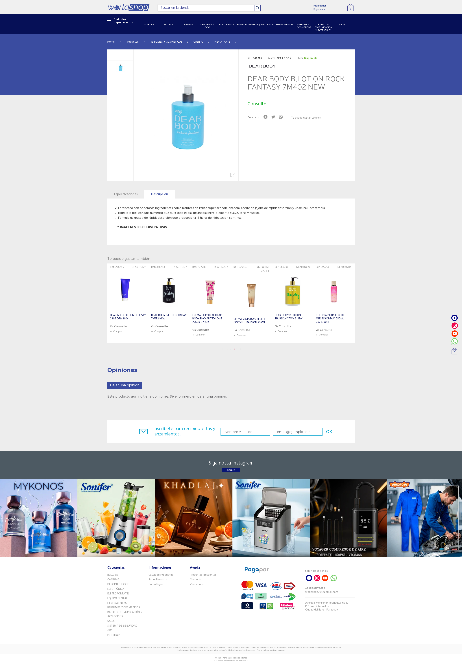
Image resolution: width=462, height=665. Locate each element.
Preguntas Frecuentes (203, 575)
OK (329, 432)
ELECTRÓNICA (115, 589)
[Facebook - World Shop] (454, 318)
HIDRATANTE (222, 42)
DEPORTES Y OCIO (118, 584)
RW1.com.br (243, 661)
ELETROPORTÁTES (118, 593)
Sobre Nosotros (158, 579)
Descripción (159, 194)
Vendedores (197, 584)
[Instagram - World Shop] (454, 325)
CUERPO (198, 42)
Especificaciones (126, 194)
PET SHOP (113, 635)
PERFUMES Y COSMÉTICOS (166, 42)
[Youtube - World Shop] (454, 333)
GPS (109, 630)
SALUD (111, 621)
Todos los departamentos (124, 21)
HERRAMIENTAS (117, 603)
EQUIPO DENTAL (117, 598)
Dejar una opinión (125, 385)
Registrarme (319, 9)
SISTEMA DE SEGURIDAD (122, 625)
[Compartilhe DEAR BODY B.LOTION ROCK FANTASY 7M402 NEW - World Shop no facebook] (265, 116)
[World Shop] (128, 7)
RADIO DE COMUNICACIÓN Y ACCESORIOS (124, 614)
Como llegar (156, 584)
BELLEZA (112, 575)
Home (111, 42)
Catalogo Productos (161, 575)
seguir (231, 470)
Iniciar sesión (319, 6)
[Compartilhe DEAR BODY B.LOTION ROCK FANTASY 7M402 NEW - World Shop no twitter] (273, 116)
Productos (132, 42)
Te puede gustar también (306, 118)
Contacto (196, 579)
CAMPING (113, 579)
